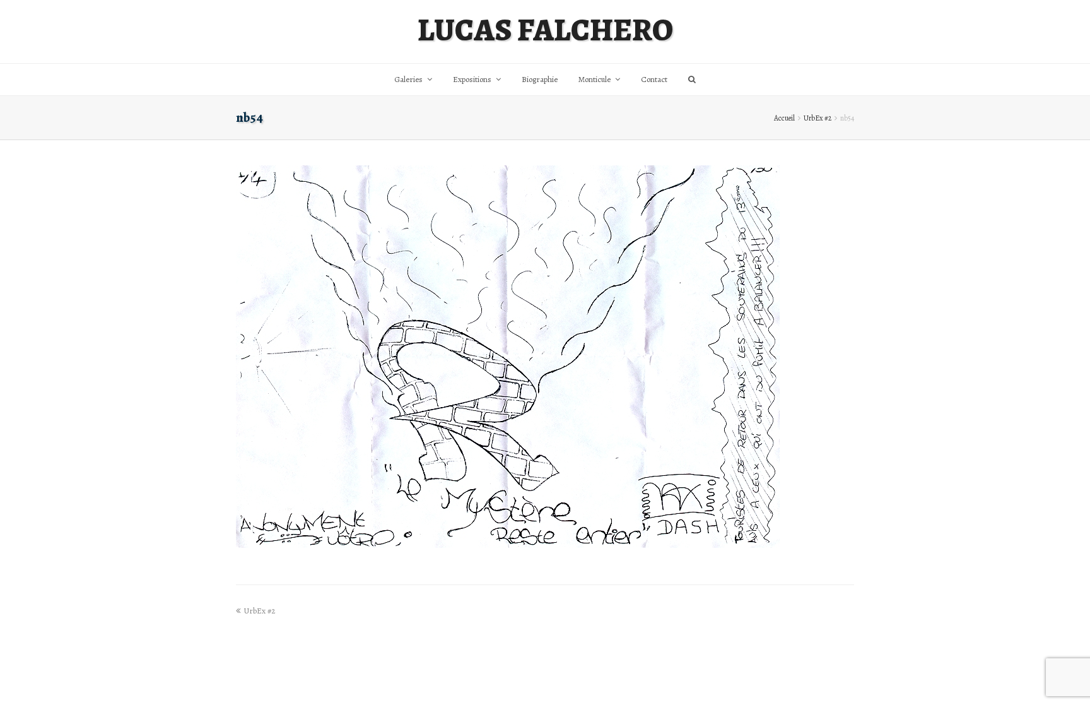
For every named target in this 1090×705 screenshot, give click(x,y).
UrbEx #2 (817, 118)
